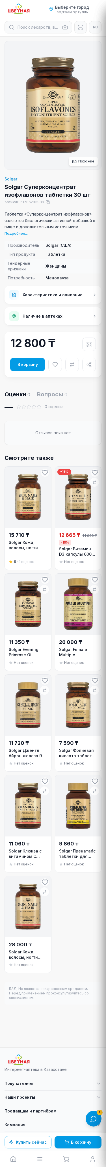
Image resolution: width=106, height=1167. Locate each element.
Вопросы (52, 394)
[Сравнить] (72, 364)
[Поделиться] (89, 364)
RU (95, 27)
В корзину (28, 364)
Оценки (17, 394)
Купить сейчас (31, 1142)
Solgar (11, 179)
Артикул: (24, 202)
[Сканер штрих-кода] (80, 27)
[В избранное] (55, 364)
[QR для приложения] (89, 344)
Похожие (86, 161)
